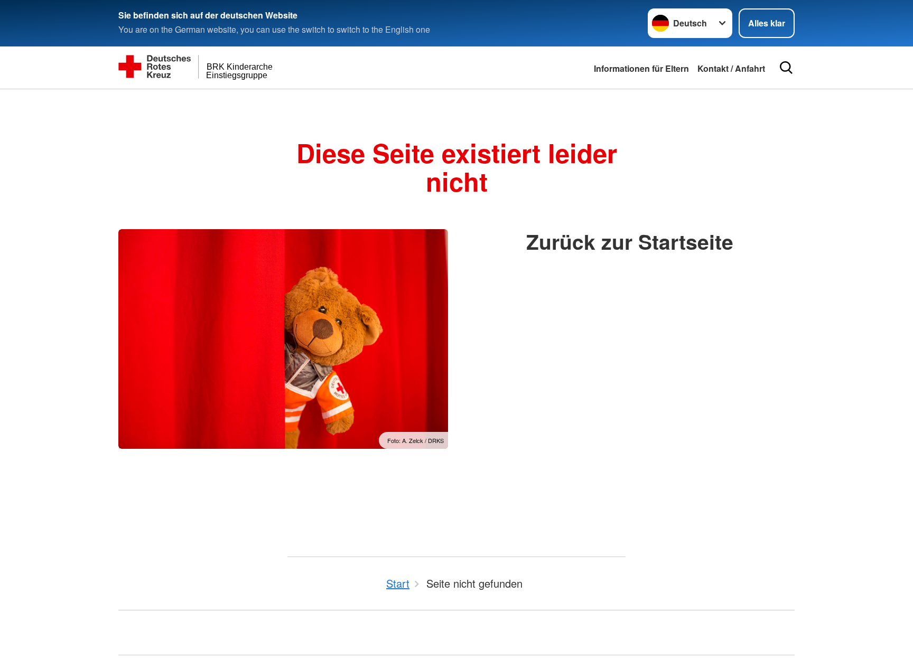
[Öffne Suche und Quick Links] (786, 67)
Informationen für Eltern (641, 68)
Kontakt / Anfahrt (731, 68)
